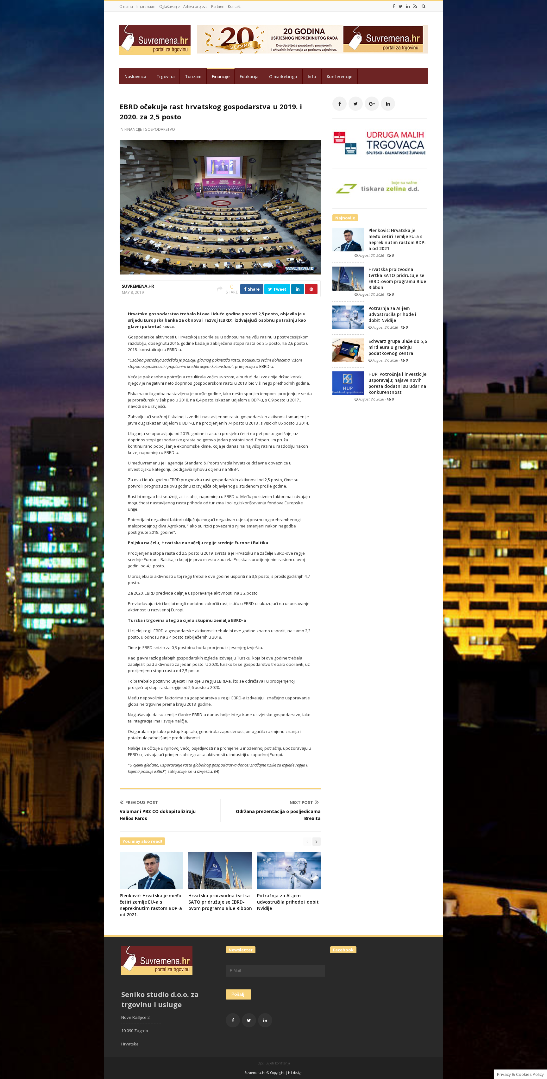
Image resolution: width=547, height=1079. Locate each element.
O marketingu (283, 76)
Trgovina (165, 76)
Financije (220, 76)
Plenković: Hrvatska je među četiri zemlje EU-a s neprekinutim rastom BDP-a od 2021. (151, 905)
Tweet (279, 289)
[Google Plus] (372, 104)
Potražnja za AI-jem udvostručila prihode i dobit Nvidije (288, 902)
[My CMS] (155, 40)
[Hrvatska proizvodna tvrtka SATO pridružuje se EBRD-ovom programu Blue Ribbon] (348, 278)
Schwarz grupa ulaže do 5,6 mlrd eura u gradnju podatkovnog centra (397, 347)
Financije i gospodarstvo (149, 129)
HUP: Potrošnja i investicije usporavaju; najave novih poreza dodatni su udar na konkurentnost (397, 383)
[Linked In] (408, 6)
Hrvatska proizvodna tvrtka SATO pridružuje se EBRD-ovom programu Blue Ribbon (220, 902)
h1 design (295, 1072)
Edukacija (249, 76)
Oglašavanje (169, 6)
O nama (126, 6)
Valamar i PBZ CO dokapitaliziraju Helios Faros (158, 814)
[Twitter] (401, 6)
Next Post (301, 802)
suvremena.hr (138, 286)
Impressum (145, 6)
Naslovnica (135, 76)
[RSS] (415, 6)
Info (312, 76)
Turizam (193, 76)
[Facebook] (394, 6)
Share (253, 289)
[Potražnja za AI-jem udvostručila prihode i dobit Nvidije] (348, 317)
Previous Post (141, 802)
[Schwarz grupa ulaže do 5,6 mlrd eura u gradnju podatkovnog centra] (348, 350)
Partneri (217, 6)
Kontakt (234, 6)
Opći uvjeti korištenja (273, 1063)
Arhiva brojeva (195, 6)
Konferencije (339, 76)
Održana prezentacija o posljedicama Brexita (278, 814)
